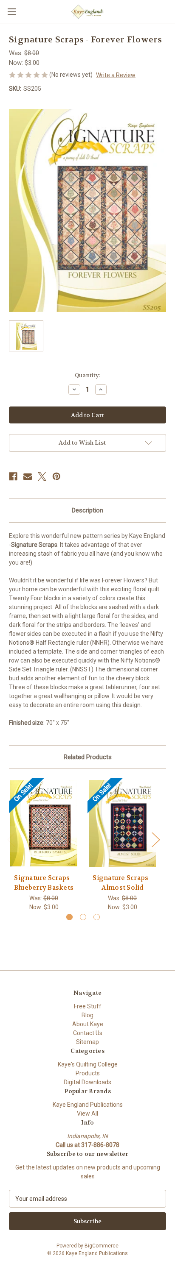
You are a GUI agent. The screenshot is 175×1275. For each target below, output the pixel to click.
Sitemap (87, 1041)
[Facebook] (13, 476)
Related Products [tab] (88, 757)
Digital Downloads (87, 1082)
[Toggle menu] (11, 11)
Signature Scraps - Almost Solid (122, 883)
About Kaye (87, 1024)
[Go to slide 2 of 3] (83, 917)
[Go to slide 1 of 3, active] (69, 917)
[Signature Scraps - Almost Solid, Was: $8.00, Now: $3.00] (122, 823)
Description (87, 510)
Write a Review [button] (115, 75)
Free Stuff (88, 1006)
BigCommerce (102, 1246)
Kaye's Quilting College (88, 1064)
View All (87, 1113)
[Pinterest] (56, 476)
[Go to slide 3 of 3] (96, 917)
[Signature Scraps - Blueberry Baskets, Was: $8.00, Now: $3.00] (43, 823)
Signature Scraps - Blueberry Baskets (43, 883)
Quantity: (87, 375)
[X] (42, 476)
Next (155, 839)
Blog (87, 1015)
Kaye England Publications (88, 1104)
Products (88, 1073)
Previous (11, 839)
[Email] (27, 476)
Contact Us (87, 1033)
